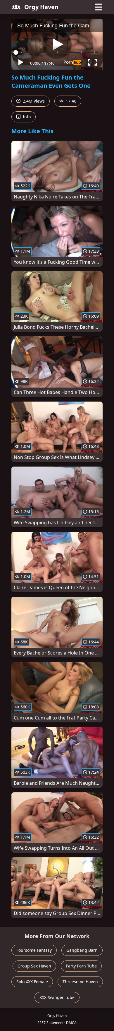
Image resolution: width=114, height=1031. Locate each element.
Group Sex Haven (34, 966)
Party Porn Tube (81, 966)
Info (26, 116)
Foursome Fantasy (34, 950)
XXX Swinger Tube (57, 997)
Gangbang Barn (82, 950)
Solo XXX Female (32, 981)
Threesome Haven (80, 981)
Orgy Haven (41, 7)
